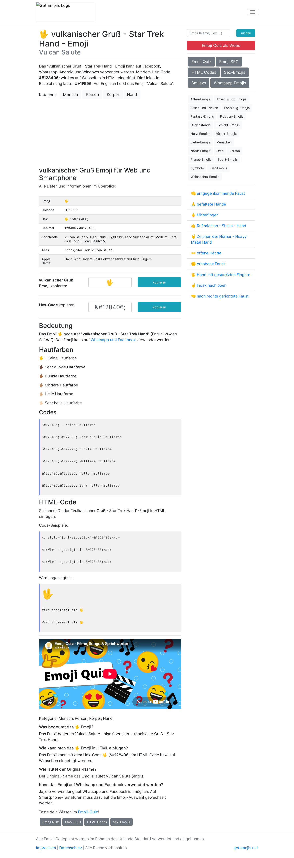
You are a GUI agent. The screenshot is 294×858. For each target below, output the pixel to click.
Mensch (70, 94)
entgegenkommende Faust (221, 193)
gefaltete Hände (211, 204)
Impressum (46, 847)
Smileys (198, 83)
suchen (245, 33)
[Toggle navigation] (252, 12)
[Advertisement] (110, 133)
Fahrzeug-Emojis (237, 108)
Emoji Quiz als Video (221, 45)
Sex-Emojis (121, 822)
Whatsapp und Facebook (113, 339)
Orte (219, 151)
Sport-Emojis (228, 159)
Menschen (224, 142)
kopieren (159, 282)
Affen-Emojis (200, 99)
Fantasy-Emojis (202, 116)
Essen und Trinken (204, 108)
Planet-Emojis (201, 159)
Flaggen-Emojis (231, 116)
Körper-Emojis (226, 134)
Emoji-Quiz (88, 812)
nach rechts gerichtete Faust (223, 296)
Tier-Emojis (218, 168)
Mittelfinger (207, 215)
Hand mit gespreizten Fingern (223, 274)
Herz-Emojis (200, 134)
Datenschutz (70, 847)
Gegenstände (201, 125)
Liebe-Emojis (200, 142)
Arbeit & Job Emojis (231, 99)
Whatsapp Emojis (230, 83)
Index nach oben (211, 285)
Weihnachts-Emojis (205, 177)
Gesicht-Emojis (228, 125)
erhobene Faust (211, 263)
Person (92, 94)
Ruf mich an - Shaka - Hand (221, 225)
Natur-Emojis (200, 151)
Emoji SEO (73, 822)
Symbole (197, 168)
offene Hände (209, 253)
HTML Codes (97, 822)
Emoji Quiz (51, 822)
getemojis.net (245, 847)
